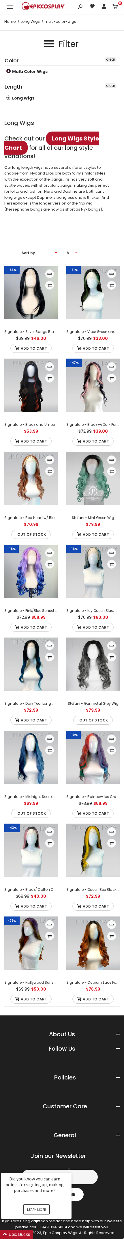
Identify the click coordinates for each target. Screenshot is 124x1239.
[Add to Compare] (50, 285)
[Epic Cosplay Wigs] (43, 7)
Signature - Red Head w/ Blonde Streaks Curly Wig (48, 517)
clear (110, 59)
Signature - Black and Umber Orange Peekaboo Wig (50, 424)
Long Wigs (22, 98)
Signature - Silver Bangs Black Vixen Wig (40, 331)
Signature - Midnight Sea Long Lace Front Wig (44, 796)
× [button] (69, 1169)
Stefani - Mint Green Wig (93, 517)
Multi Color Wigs (29, 71)
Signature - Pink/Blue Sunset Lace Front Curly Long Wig (52, 610)
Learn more (36, 1209)
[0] (115, 7)
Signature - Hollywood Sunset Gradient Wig (42, 982)
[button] (43, 1234)
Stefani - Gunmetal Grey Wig (93, 703)
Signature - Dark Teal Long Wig (31, 703)
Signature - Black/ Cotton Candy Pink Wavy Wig (46, 889)
